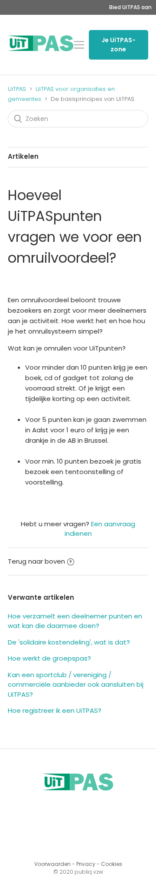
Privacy (85, 864)
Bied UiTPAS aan (130, 7)
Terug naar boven (36, 561)
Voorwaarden (52, 864)
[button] (79, 45)
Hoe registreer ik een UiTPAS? (54, 710)
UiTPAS (17, 89)
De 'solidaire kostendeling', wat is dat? (69, 642)
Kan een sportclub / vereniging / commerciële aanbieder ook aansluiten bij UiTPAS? (75, 684)
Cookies (111, 864)
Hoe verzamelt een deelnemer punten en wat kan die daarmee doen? (75, 621)
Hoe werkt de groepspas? (49, 658)
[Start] (41, 48)
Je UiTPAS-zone (118, 44)
